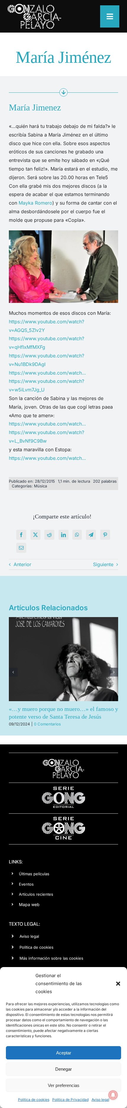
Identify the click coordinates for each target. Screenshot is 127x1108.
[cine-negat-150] (63, 819)
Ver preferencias (63, 1085)
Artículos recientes (36, 894)
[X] (35, 534)
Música (40, 486)
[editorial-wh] (63, 788)
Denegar (63, 1069)
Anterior (22, 564)
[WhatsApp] (77, 534)
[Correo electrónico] (21, 547)
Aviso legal (100, 1099)
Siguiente (103, 564)
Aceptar (63, 1052)
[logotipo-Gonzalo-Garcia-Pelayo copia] (34, 6)
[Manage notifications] (113, 1095)
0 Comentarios (47, 724)
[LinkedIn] (63, 534)
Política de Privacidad (70, 1099)
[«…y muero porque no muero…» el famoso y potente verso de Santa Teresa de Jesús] (63, 659)
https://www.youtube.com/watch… (47, 373)
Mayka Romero (35, 203)
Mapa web (29, 904)
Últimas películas (34, 873)
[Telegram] (90, 534)
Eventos (26, 884)
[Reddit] (49, 534)
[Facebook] (21, 534)
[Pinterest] (105, 534)
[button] (118, 984)
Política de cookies (33, 1099)
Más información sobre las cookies (51, 958)
